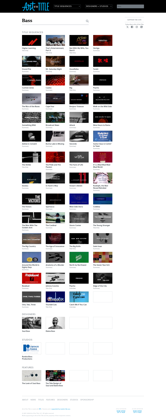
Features (50, 399)
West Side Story (76, 206)
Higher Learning (29, 48)
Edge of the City (100, 286)
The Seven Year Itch (101, 265)
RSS (141, 27)
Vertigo (96, 48)
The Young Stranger (101, 225)
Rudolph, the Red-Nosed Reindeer (101, 186)
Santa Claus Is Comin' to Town (102, 144)
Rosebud (25, 286)
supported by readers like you (60, 409)
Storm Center (75, 225)
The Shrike (26, 164)
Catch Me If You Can (78, 304)
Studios (74, 399)
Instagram (136, 27)
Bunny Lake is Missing (55, 143)
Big (70, 87)
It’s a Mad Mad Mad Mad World (101, 165)
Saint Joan (97, 246)
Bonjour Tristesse (76, 106)
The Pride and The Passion (53, 165)
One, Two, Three (29, 304)
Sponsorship (87, 399)
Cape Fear (50, 106)
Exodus (25, 185)
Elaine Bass (50, 331)
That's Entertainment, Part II (55, 49)
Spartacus (50, 206)
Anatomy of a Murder (55, 265)
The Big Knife (75, 246)
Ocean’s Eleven (75, 185)
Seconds (73, 143)
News (33, 399)
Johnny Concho (52, 286)
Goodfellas (74, 69)
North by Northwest (77, 265)
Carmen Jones (28, 87)
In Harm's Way (52, 185)
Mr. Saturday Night (54, 69)
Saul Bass (26, 331)
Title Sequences (63, 6)
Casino (48, 87)
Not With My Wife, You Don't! (78, 49)
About (25, 399)
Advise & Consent (29, 143)
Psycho (96, 87)
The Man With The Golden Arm (29, 226)
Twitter (127, 27)
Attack (72, 125)
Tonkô (95, 69)
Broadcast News (52, 125)
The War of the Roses (31, 106)
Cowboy (96, 206)
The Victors (26, 206)
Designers (62, 399)
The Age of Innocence (55, 246)
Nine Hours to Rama (101, 125)
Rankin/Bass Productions (27, 357)
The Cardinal (51, 225)
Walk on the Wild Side (102, 106)
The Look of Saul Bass (31, 383)
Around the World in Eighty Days (30, 266)
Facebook (132, 27)
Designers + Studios (97, 6)
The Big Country (29, 246)
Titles (41, 399)
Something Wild (29, 125)
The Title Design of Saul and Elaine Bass (54, 384)
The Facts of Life (76, 164)
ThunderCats (51, 304)
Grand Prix (26, 69)
